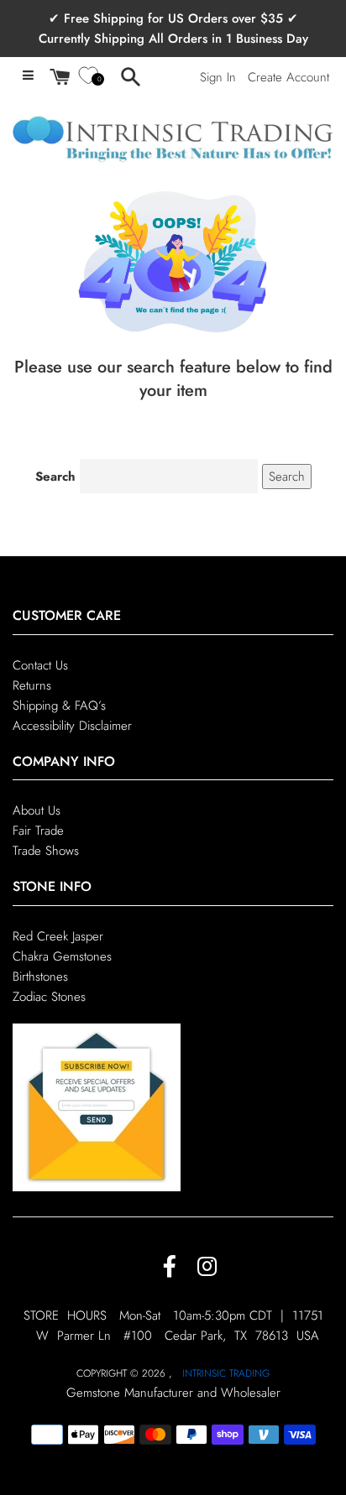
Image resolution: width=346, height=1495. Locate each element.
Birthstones (40, 976)
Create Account (288, 77)
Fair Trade (38, 830)
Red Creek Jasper (58, 936)
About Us (36, 810)
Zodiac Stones (49, 996)
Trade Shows (46, 850)
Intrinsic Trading (226, 1373)
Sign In (218, 77)
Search (55, 476)
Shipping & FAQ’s (59, 705)
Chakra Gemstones (62, 956)
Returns (32, 685)
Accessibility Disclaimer (72, 725)
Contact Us (40, 665)
